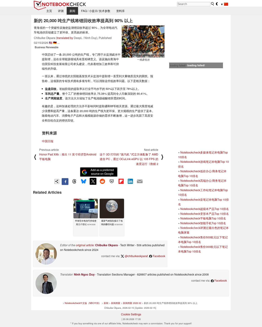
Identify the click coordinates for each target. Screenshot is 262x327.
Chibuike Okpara (106, 245)
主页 (49, 11)
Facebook (158, 256)
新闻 (72, 11)
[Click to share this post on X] (93, 181)
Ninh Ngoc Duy (84, 274)
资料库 (120, 11)
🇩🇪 (55, 43)
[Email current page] (139, 181)
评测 (61, 11)
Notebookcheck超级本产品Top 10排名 (204, 209)
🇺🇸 (50, 43)
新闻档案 (115, 303)
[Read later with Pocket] (111, 181)
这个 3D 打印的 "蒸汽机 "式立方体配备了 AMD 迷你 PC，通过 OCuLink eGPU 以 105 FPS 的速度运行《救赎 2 (129, 159)
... (58, 43)
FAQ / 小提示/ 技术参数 (95, 11)
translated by (65, 38)
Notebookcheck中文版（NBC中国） (83, 303)
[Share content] (56, 181)
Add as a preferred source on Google (102, 172)
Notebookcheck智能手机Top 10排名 (203, 223)
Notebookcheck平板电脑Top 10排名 (203, 218)
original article (85, 245)
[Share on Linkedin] (130, 181)
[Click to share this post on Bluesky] (83, 181)
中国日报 (47, 141)
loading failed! (178, 65)
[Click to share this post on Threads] (74, 181)
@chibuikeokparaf (136, 256)
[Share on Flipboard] (121, 181)
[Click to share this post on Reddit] (102, 181)
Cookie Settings (131, 314)
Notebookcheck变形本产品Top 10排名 (204, 214)
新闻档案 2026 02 (132, 303)
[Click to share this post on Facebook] (65, 181)
